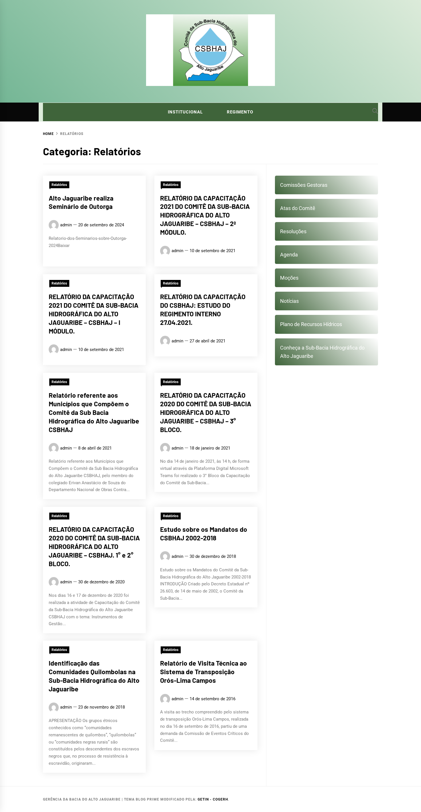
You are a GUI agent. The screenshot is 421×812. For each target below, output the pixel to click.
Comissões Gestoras (303, 185)
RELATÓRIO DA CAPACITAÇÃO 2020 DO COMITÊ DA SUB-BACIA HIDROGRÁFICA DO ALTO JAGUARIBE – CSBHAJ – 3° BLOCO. (205, 412)
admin (66, 224)
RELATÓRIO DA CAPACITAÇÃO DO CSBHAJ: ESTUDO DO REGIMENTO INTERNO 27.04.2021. (202, 309)
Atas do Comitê (297, 208)
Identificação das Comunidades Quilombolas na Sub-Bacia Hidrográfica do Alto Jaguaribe (94, 676)
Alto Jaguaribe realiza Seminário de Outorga (81, 202)
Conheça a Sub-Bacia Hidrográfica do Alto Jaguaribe (322, 352)
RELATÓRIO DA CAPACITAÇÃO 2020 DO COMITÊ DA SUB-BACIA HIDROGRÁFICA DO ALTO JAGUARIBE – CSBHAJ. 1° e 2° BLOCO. (94, 546)
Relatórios (59, 185)
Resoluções (293, 231)
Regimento (240, 112)
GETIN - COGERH (213, 799)
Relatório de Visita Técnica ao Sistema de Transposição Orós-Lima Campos (203, 671)
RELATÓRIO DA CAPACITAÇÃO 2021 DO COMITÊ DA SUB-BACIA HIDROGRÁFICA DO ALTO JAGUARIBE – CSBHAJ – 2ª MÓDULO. (205, 215)
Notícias (289, 301)
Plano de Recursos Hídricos (311, 324)
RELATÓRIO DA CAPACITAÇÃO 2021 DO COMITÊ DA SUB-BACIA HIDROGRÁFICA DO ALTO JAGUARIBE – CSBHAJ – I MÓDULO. (93, 314)
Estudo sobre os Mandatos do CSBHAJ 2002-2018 (203, 533)
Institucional (185, 112)
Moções (289, 278)
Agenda (289, 255)
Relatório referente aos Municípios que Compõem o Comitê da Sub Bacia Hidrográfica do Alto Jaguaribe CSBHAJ (94, 412)
